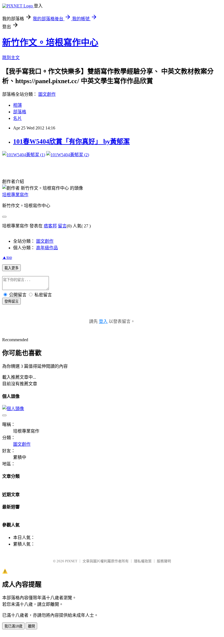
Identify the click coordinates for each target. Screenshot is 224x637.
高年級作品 (47, 247)
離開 (31, 626)
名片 (17, 118)
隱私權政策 (143, 561)
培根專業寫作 (15, 194)
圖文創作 (47, 94)
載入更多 (11, 268)
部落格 (19, 111)
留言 (62, 226)
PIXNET (71, 561)
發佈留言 (11, 301)
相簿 (17, 105)
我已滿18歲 (13, 626)
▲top (7, 257)
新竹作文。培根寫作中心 (50, 42)
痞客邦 (50, 226)
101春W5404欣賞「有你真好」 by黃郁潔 (71, 141)
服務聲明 (164, 561)
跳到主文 (11, 57)
